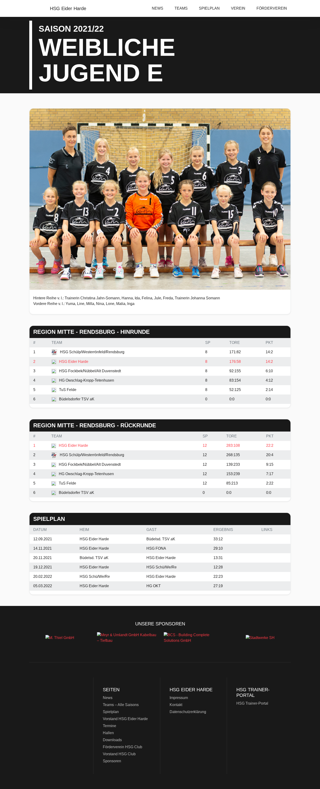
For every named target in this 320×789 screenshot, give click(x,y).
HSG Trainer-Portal (252, 703)
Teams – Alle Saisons (121, 705)
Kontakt (176, 705)
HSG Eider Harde (59, 710)
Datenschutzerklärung (188, 712)
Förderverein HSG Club (122, 747)
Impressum (179, 698)
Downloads (112, 740)
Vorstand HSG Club (119, 754)
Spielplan (209, 8)
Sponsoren (112, 761)
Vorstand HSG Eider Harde (125, 719)
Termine (109, 726)
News (157, 8)
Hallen (108, 733)
